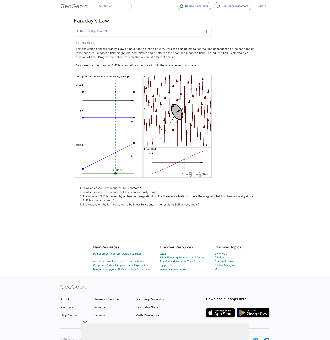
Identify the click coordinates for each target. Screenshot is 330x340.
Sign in (262, 6)
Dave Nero (104, 31)
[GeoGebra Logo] (73, 6)
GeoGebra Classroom (235, 6)
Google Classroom (196, 6)
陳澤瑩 (91, 31)
